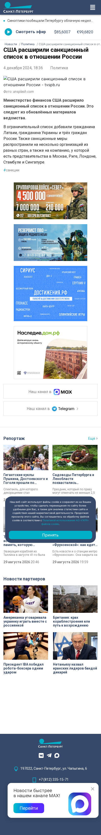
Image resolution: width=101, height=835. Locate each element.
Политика (59, 68)
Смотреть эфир (31, 31)
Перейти (29, 808)
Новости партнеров (24, 578)
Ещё (91, 438)
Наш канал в (40, 392)
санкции (11, 170)
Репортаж (14, 438)
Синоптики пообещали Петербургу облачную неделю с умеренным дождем (52, 21)
